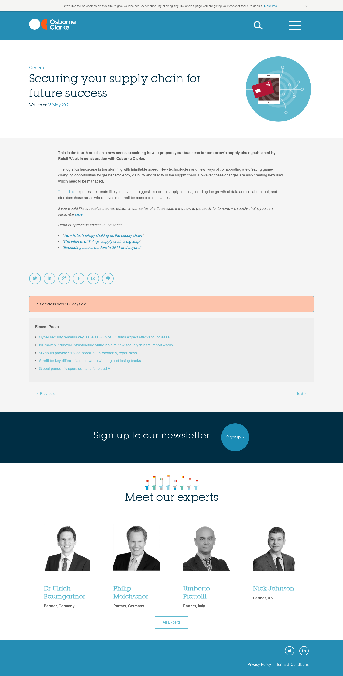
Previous (46, 394)
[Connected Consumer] (52, 24)
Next (300, 394)
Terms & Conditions (292, 664)
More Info (270, 5)
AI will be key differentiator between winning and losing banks (90, 360)
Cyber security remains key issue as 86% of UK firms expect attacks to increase (104, 337)
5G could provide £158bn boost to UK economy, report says (88, 352)
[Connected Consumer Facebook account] (78, 278)
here (78, 214)
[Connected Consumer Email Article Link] (93, 278)
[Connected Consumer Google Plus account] (64, 278)
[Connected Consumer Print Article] (108, 278)
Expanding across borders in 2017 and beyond (101, 247)
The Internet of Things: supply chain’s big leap (101, 241)
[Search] (259, 25)
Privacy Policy (259, 664)
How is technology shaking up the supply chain (103, 235)
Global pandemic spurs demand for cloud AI (75, 368)
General (37, 68)
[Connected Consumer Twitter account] (35, 278)
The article (67, 191)
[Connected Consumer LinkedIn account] (49, 278)
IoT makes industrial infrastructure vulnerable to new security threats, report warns (106, 345)
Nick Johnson (273, 589)
